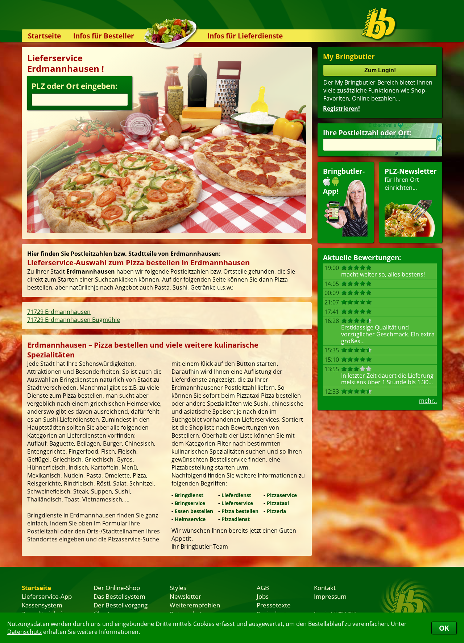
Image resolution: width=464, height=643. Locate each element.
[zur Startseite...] (379, 24)
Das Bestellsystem (119, 596)
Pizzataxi (278, 503)
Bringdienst (189, 495)
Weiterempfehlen (195, 605)
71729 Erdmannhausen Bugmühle (73, 320)
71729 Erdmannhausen (59, 312)
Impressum (330, 596)
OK (444, 627)
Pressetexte (274, 605)
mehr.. (428, 401)
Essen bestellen (194, 511)
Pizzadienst (235, 519)
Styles (178, 587)
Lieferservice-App (47, 596)
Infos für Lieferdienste (245, 35)
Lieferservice (237, 503)
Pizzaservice (282, 495)
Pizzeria (276, 511)
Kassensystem (42, 605)
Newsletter (185, 596)
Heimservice (190, 519)
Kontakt (325, 587)
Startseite (44, 35)
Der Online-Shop (117, 587)
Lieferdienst (236, 495)
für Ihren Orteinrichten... (411, 179)
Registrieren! (341, 108)
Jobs (263, 596)
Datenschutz (24, 632)
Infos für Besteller (103, 35)
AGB (263, 587)
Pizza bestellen (239, 511)
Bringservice (190, 503)
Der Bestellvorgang (121, 605)
